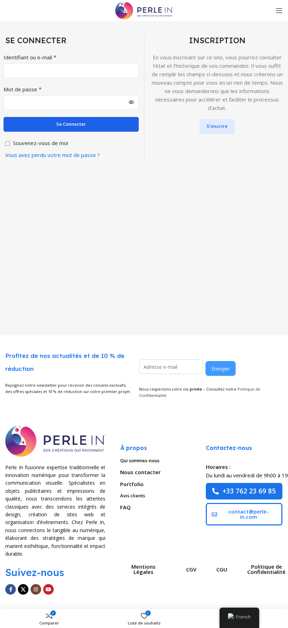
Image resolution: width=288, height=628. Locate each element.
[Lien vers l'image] (55, 440)
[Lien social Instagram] (36, 589)
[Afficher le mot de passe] (131, 102)
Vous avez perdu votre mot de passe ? (52, 154)
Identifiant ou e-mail (30, 57)
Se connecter (71, 124)
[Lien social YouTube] (48, 589)
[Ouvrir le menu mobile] (279, 11)
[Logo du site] (143, 9)
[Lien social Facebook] (10, 589)
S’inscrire (217, 126)
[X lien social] (23, 589)
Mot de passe (23, 89)
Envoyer (220, 368)
